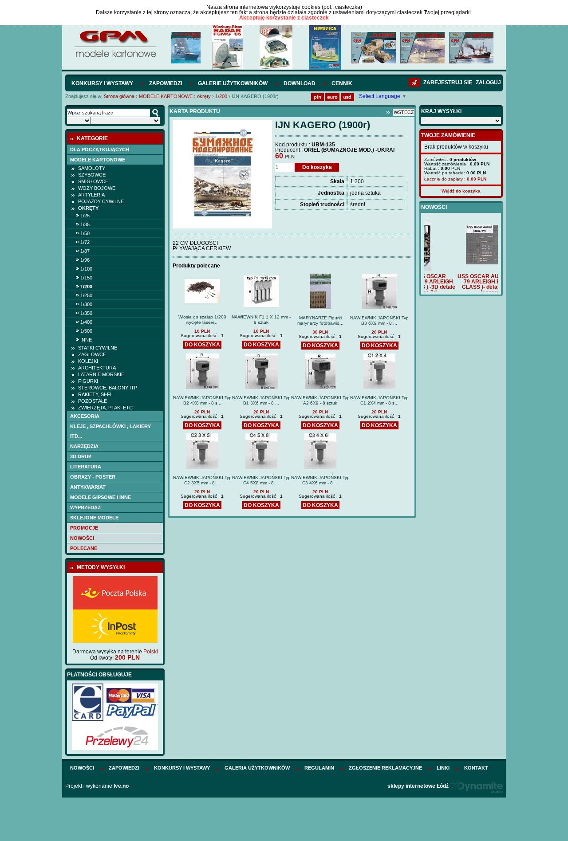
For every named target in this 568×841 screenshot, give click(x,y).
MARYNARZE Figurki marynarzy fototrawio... (320, 320)
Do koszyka (317, 167)
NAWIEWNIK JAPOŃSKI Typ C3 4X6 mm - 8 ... (320, 480)
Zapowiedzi (165, 83)
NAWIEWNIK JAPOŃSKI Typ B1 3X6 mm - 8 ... (261, 400)
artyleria (91, 194)
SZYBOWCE (92, 174)
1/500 (86, 331)
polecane (83, 548)
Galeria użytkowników (257, 767)
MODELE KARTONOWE (166, 96)
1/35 (85, 224)
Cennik (341, 83)
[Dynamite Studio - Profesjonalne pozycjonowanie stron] (476, 786)
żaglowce (92, 354)
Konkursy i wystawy (102, 83)
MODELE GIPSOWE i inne (100, 497)
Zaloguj (488, 82)
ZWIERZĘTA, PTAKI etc (105, 407)
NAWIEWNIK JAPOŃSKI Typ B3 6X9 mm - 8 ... (379, 320)
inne (86, 339)
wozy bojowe (96, 188)
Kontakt (476, 767)
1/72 (85, 242)
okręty (204, 96)
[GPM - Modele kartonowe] (115, 57)
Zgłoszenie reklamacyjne (385, 767)
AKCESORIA (84, 416)
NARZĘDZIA (84, 446)
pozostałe (92, 401)
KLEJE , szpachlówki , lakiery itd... (110, 431)
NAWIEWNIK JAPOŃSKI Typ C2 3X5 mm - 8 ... (202, 480)
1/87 (85, 251)
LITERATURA (85, 466)
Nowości (82, 538)
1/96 (85, 260)
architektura (97, 367)
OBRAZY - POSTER (92, 476)
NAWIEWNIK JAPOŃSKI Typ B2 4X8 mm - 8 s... (202, 400)
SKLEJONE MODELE (94, 517)
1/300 (86, 304)
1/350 (86, 313)
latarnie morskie (101, 374)
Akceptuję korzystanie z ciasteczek (284, 18)
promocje (84, 528)
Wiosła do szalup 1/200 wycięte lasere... (202, 319)
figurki (88, 381)
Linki (443, 767)
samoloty (91, 168)
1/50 (85, 233)
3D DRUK (81, 456)
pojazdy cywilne (101, 201)
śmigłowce (93, 181)
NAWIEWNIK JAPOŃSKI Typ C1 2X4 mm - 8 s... (379, 400)
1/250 (86, 295)
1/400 (86, 322)
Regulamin (319, 767)
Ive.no (121, 786)
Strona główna (119, 96)
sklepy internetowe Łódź (418, 786)
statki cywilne (97, 347)
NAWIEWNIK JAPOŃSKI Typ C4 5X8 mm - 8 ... (261, 480)
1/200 (221, 96)
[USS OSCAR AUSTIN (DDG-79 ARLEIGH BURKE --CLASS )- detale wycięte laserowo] (461, 262)
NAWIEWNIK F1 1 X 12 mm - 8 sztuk (261, 319)
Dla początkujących (99, 149)
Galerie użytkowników (233, 83)
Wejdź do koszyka (461, 191)
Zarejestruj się (447, 82)
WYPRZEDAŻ (85, 507)
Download (300, 83)
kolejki (88, 361)
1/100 (86, 268)
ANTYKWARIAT (88, 487)
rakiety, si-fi (94, 394)
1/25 (85, 215)
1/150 (86, 277)
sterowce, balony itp (107, 387)
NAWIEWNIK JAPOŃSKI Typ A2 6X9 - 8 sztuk (320, 400)
